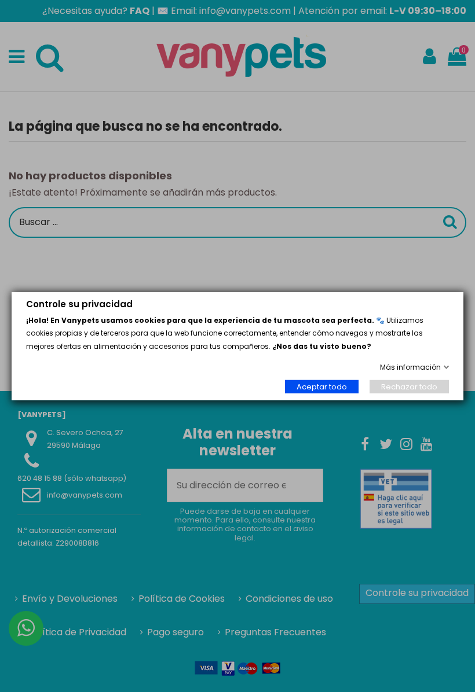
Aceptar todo (322, 386)
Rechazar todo (409, 386)
